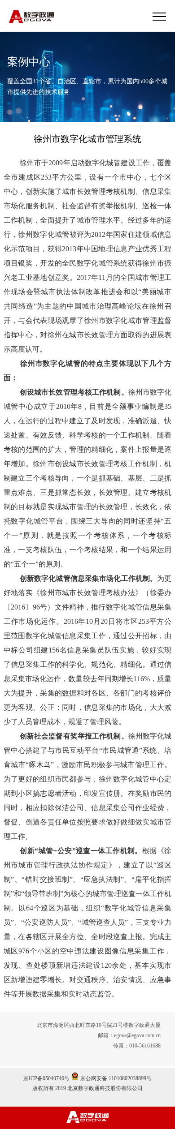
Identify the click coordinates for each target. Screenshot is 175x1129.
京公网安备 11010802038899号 (115, 1078)
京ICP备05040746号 (46, 1078)
